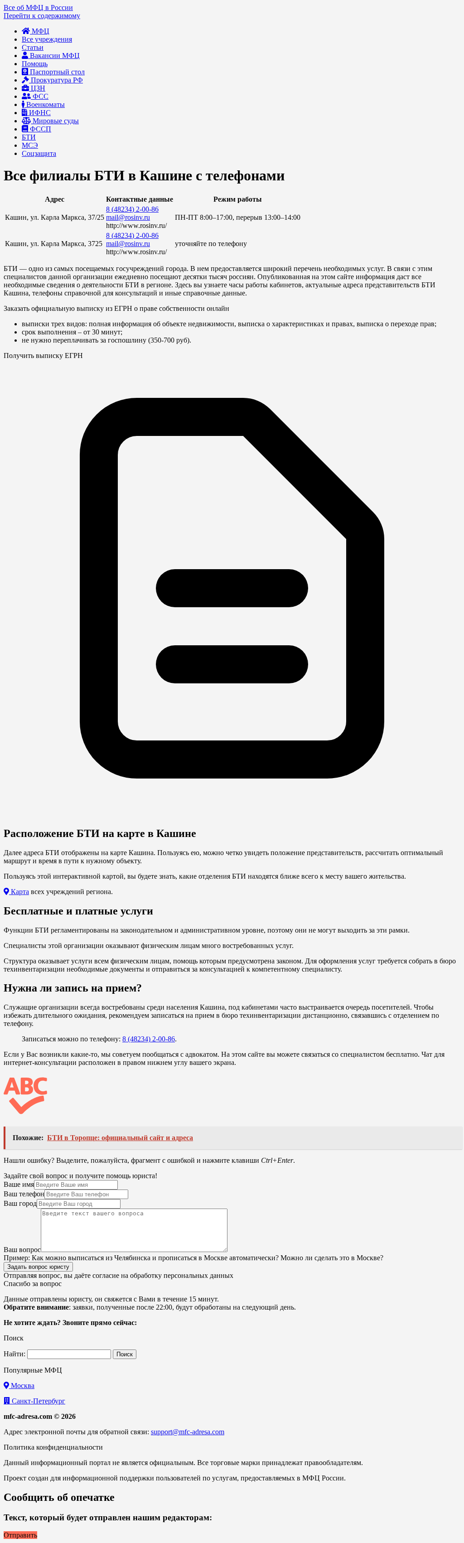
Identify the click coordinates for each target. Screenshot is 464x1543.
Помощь (35, 64)
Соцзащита (39, 153)
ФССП (39, 129)
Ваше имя (19, 1184)
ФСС (39, 96)
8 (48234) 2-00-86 (132, 209)
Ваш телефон (24, 1194)
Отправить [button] (20, 1535)
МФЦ (39, 31)
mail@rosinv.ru (128, 217)
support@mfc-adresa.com (187, 1432)
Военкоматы (44, 104)
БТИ (29, 137)
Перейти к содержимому (42, 15)
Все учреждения (47, 39)
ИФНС (39, 112)
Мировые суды (55, 121)
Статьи (33, 47)
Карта (19, 891)
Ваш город (20, 1203)
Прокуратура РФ (56, 80)
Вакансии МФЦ (54, 55)
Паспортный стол (56, 72)
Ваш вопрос (22, 1249)
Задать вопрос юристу (38, 1266)
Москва (21, 1385)
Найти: (14, 1354)
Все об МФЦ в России (38, 7)
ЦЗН (37, 88)
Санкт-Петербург (37, 1401)
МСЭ (30, 145)
